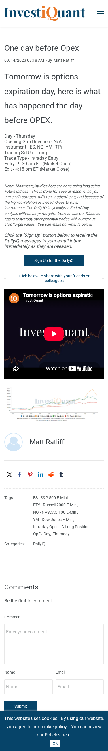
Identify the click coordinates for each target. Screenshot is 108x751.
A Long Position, (76, 526)
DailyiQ (39, 544)
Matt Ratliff (64, 60)
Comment (13, 617)
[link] (54, 388)
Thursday (61, 534)
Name (9, 672)
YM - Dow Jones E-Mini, (54, 519)
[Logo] (44, 13)
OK (55, 743)
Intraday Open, (47, 526)
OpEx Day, (43, 534)
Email (60, 672)
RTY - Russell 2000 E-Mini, (56, 505)
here (66, 735)
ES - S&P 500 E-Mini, (51, 497)
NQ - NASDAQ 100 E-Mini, (56, 512)
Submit (20, 706)
